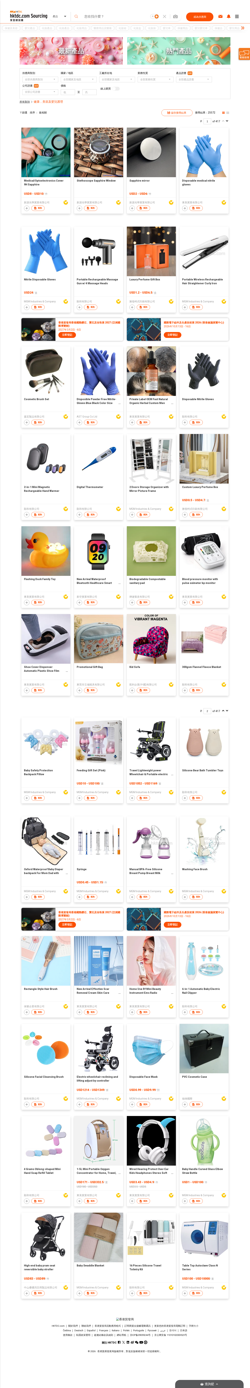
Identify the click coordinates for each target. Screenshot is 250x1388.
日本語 (183, 1330)
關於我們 (73, 1325)
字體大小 (193, 1325)
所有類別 (25, 101)
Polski (126, 1330)
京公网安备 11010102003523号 (170, 1335)
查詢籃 (209, 1384)
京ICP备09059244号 (140, 1335)
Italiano (116, 1330)
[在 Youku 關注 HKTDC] (145, 1342)
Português (138, 1330)
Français (103, 1330)
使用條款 (67, 1335)
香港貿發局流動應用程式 (108, 1325)
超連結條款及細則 (103, 1335)
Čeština (67, 1330)
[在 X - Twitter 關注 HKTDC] (123, 1342)
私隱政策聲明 (83, 1335)
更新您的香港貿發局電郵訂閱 (169, 1325)
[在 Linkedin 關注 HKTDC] (128, 1342)
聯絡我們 (86, 1325)
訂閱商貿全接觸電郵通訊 (137, 1325)
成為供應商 (199, 16)
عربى (163, 1330)
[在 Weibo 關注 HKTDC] (132, 1342)
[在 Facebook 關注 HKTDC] (119, 1342)
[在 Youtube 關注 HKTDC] (141, 1342)
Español (91, 1330)
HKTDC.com (58, 1325)
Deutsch (78, 1330)
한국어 (172, 1330)
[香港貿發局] (125, 1319)
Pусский (152, 1330)
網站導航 (121, 1335)
